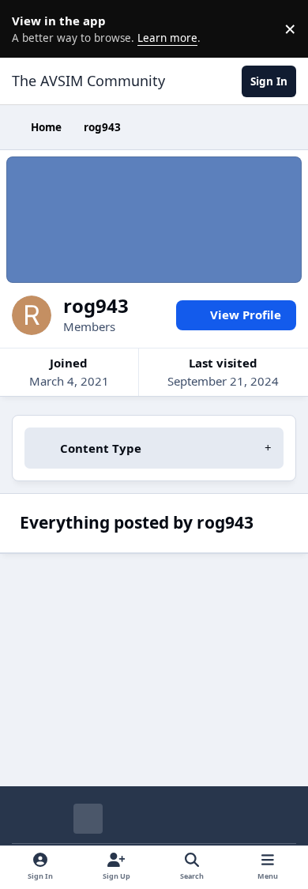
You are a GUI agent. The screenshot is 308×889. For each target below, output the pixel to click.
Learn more (31, 28)
